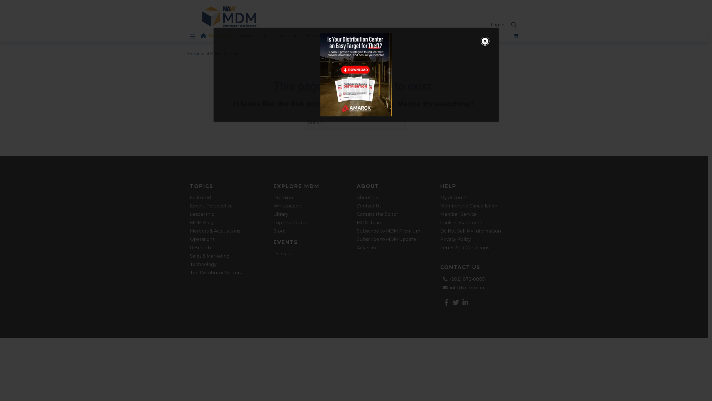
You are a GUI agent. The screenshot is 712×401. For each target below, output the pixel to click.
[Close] (485, 41)
